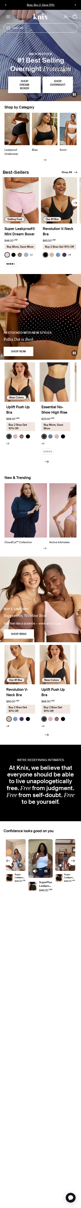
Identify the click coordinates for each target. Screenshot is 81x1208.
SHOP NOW (18, 351)
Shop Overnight (57, 83)
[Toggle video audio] (11, 865)
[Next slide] (45, 160)
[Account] (65, 17)
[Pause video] (74, 94)
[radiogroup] (18, 254)
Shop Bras (19, 634)
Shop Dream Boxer (24, 84)
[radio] (7, 254)
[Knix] (40, 17)
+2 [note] (31, 254)
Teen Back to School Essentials (40, 5)
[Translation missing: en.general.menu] (8, 16)
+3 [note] (7, 443)
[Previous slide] (8, 860)
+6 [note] (69, 254)
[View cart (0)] (74, 17)
